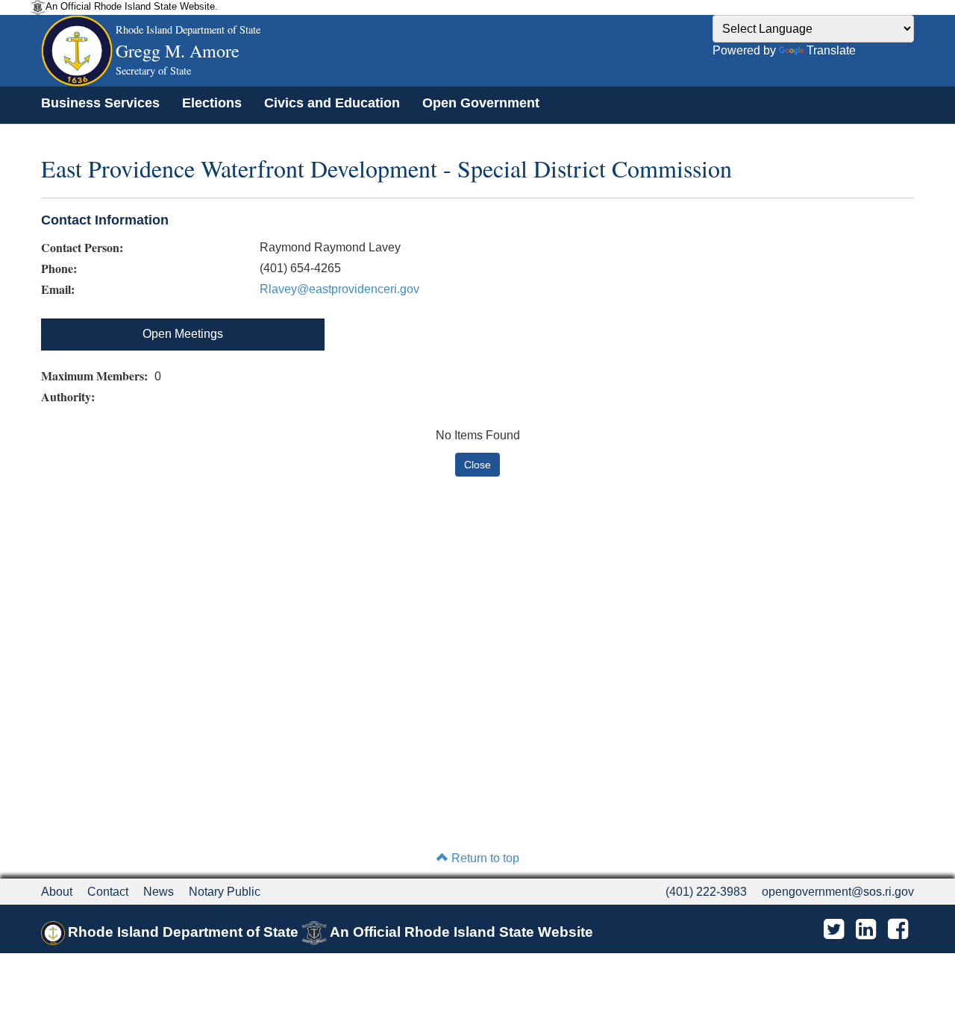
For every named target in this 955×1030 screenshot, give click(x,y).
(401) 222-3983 (706, 891)
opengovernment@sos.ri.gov (838, 891)
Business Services (100, 102)
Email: (58, 289)
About (56, 891)
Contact (107, 891)
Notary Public (224, 891)
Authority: (69, 397)
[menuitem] (100, 103)
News (158, 891)
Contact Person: (82, 247)
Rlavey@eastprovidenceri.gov (339, 289)
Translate (831, 50)
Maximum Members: (96, 376)
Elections (212, 102)
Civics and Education (332, 102)
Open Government (480, 102)
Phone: (59, 268)
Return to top (483, 858)
